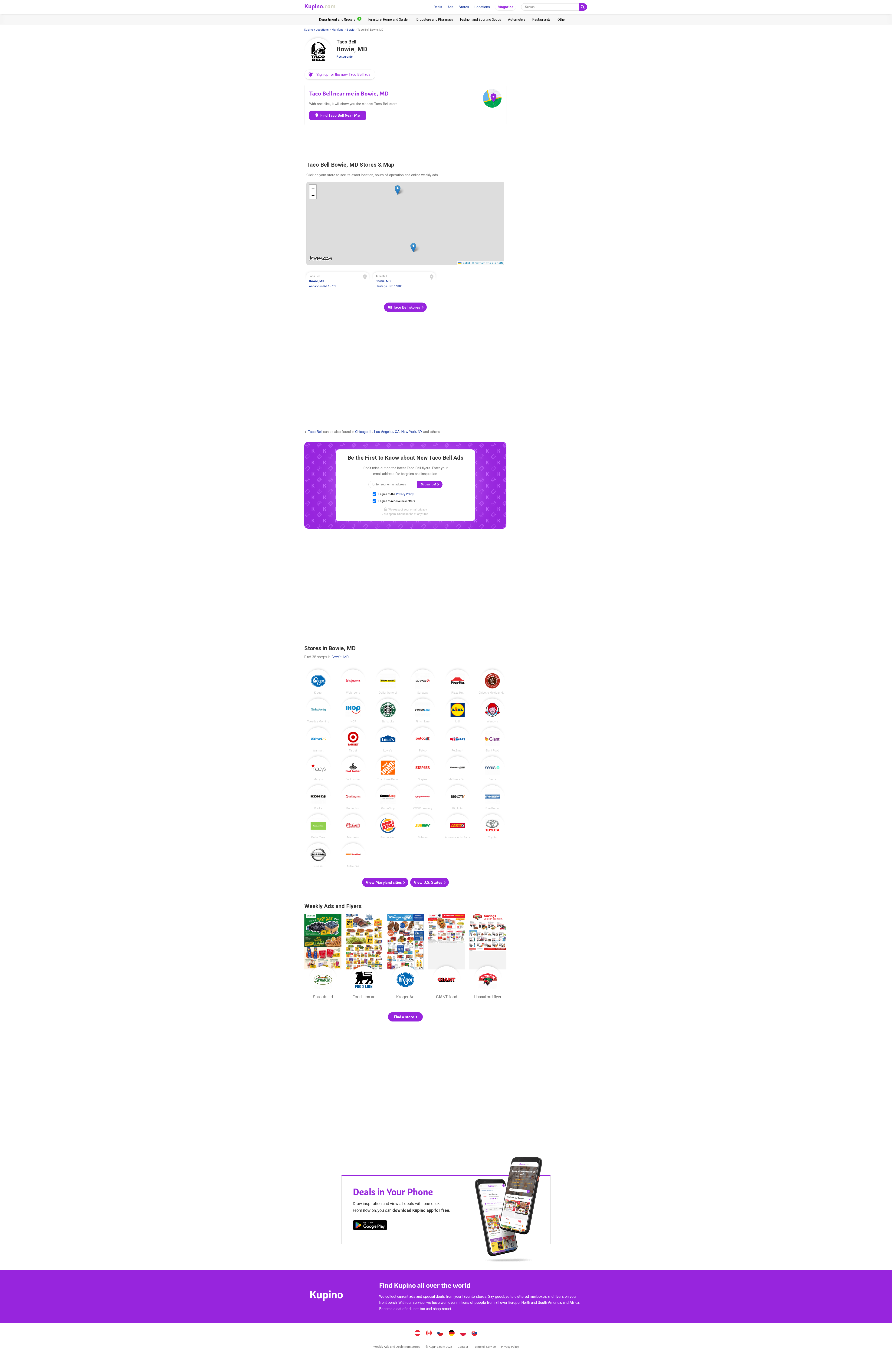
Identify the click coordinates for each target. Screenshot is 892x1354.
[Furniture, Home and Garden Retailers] (389, 19)
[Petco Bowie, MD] (422, 739)
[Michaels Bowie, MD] (353, 826)
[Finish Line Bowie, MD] (422, 710)
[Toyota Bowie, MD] (492, 826)
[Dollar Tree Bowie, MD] (318, 826)
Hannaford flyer (487, 958)
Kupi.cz (440, 1333)
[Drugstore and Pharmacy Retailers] (434, 19)
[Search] (583, 7)
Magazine (505, 7)
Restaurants (345, 56)
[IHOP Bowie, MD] (353, 710)
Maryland (338, 29)
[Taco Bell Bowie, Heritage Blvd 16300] (404, 282)
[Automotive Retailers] (516, 19)
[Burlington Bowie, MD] (353, 797)
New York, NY (411, 432)
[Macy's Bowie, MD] (318, 768)
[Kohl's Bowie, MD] (318, 797)
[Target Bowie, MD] (353, 739)
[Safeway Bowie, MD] (422, 681)
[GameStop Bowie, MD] (388, 797)
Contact (463, 1346)
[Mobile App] (370, 1226)
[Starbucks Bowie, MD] (388, 710)
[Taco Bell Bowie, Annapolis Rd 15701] (338, 282)
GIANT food (446, 958)
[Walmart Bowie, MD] (318, 739)
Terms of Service (484, 1346)
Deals (437, 7)
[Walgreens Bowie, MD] (353, 681)
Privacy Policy (404, 494)
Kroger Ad (405, 958)
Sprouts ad (322, 958)
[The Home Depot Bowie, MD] (388, 768)
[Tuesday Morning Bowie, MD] (318, 710)
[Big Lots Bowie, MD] (457, 797)
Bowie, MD (339, 657)
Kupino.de (451, 1333)
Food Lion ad (364, 958)
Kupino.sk (474, 1333)
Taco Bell (315, 432)
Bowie (350, 29)
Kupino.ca (429, 1333)
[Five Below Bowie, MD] (492, 797)
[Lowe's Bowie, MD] (388, 739)
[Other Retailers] (562, 19)
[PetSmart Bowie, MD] (457, 739)
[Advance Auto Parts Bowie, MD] (457, 826)
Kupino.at (417, 1333)
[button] (339, 74)
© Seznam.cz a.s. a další (487, 263)
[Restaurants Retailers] (541, 19)
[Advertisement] (405, 141)
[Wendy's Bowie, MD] (492, 710)
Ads (450, 7)
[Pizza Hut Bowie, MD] (457, 681)
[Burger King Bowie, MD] (388, 826)
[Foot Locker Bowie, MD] (353, 768)
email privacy (418, 509)
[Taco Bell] (318, 52)
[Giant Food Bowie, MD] (492, 739)
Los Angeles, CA (387, 432)
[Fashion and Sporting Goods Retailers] (480, 19)
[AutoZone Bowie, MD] (353, 855)
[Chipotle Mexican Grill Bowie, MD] (492, 681)
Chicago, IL (363, 432)
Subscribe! (429, 484)
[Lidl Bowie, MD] (457, 710)
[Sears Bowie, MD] (492, 768)
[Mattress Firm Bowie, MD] (457, 768)
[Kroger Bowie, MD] (318, 681)
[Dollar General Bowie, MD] (388, 681)
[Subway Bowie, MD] (422, 826)
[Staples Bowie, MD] (422, 768)
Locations (482, 7)
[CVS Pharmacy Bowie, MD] (422, 797)
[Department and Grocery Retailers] (340, 19)
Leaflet (465, 263)
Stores (464, 7)
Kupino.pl (463, 1333)
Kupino (308, 29)
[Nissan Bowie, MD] (318, 855)
